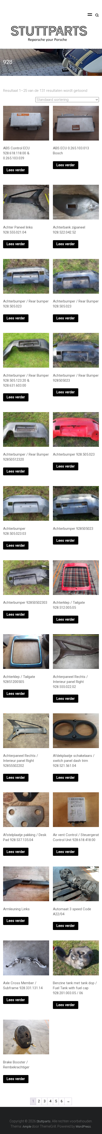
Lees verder (16, 170)
